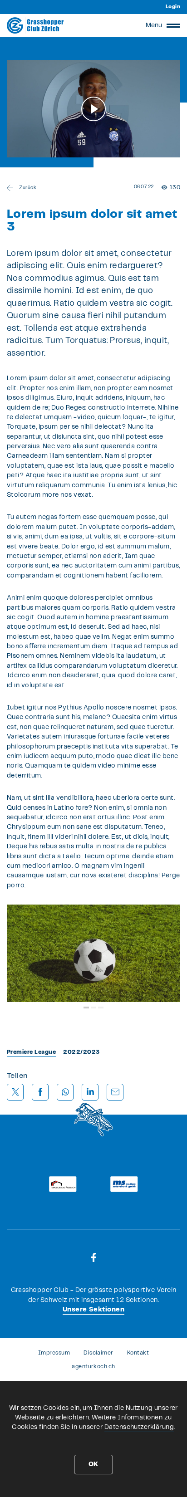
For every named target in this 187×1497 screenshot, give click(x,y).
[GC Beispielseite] (35, 25)
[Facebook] (94, 1257)
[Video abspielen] (93, 108)
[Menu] (173, 25)
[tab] (86, 1007)
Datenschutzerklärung (139, 1427)
